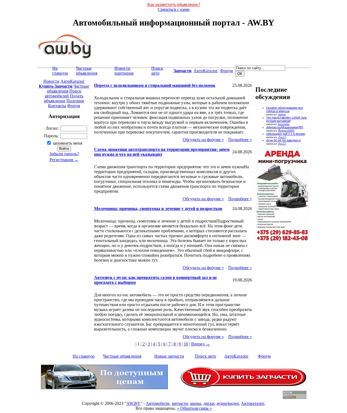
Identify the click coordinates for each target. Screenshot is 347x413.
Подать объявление (63, 98)
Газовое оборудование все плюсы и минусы (284, 109)
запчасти (180, 403)
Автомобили (157, 403)
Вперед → (200, 344)
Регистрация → (64, 159)
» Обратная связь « (194, 408)
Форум (226, 70)
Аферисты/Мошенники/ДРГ (285, 127)
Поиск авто (157, 70)
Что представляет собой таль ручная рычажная (286, 119)
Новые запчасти (169, 356)
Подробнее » (240, 139)
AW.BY (133, 403)
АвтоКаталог (206, 70)
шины (195, 403)
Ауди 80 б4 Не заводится (283, 140)
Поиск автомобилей (63, 93)
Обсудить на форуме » (203, 139)
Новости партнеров (124, 70)
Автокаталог (252, 403)
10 (186, 344)
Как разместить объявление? (173, 4)
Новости (51, 81)
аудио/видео (228, 403)
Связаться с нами (173, 9)
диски (208, 403)
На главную (60, 70)
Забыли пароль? (64, 153)
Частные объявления (86, 70)
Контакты (57, 105)
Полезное (75, 101)
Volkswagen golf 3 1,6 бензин (285, 133)
